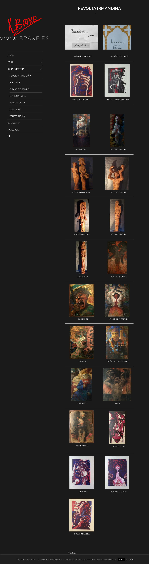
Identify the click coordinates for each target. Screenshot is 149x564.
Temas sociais (18, 102)
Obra (10, 62)
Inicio (10, 55)
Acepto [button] (121, 559)
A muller (15, 109)
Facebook (13, 130)
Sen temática (17, 116)
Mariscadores (18, 96)
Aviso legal (72, 553)
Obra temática (15, 69)
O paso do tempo (19, 89)
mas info (129, 559)
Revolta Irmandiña (20, 76)
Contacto (13, 123)
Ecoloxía (15, 82)
